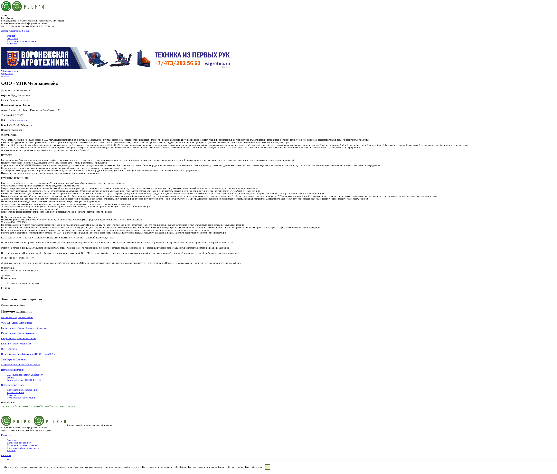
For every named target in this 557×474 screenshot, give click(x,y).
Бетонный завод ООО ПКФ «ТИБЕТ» (26, 380)
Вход (25, 31)
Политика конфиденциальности (23, 448)
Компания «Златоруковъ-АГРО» (17, 343)
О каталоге (12, 38)
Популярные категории (12, 385)
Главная (11, 36)
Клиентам (6, 435)
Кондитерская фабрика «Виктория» (18, 338)
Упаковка (11, 395)
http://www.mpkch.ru (17, 120)
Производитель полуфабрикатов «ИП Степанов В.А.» (28, 354)
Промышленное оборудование (22, 390)
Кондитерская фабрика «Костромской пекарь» (24, 328)
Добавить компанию (11, 31)
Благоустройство (15, 392)
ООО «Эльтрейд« (10, 349)
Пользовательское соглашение (22, 41)
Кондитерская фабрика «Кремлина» (19, 333)
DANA (10, 377)
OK (267, 467)
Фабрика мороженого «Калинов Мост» (20, 364)
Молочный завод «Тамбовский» (17, 317)
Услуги (5, 76)
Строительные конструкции (21, 397)
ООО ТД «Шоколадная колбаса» (17, 323)
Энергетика (34, 406)
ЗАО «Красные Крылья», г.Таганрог (25, 375)
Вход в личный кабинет (19, 442)
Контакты (12, 43)
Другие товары (21, 406)
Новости (11, 450)
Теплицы (44, 406)
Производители (9, 71)
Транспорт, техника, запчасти (62, 406)
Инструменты (8, 406)
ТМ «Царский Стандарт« (13, 359)
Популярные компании (12, 370)
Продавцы (7, 73)
